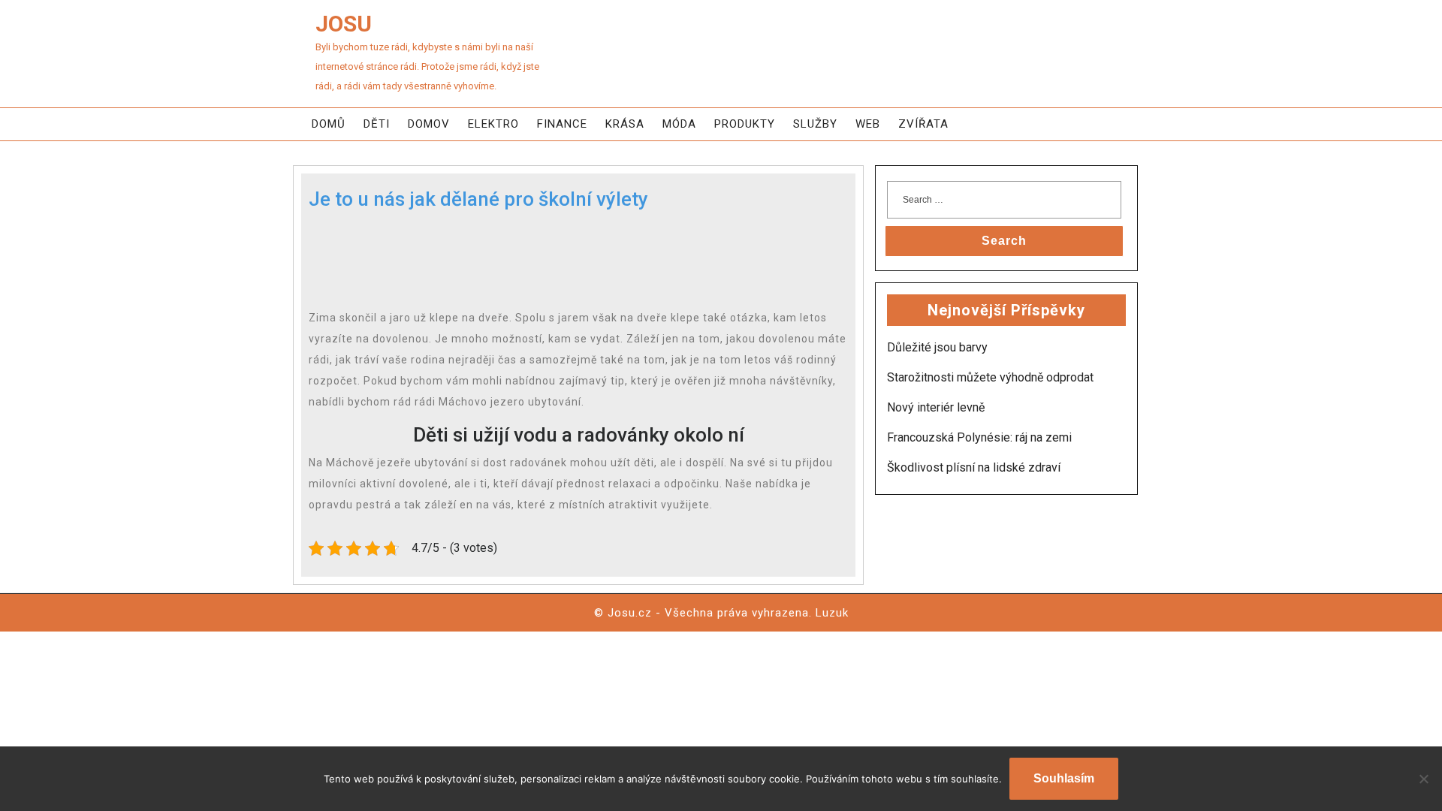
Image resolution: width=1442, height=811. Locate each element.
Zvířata (923, 124)
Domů (328, 124)
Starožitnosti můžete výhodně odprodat (990, 377)
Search (1004, 240)
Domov (429, 124)
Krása (624, 124)
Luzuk (832, 613)
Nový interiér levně (936, 407)
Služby (815, 124)
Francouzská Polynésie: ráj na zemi (979, 437)
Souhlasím (1063, 778)
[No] (1423, 778)
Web (867, 124)
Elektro (493, 124)
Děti (377, 124)
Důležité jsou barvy (937, 347)
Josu (343, 24)
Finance (562, 124)
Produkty (744, 124)
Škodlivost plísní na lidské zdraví (973, 467)
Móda (679, 124)
